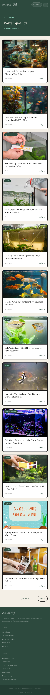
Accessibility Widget (9, 680)
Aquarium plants (7, 636)
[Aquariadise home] (9, 4)
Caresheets (6, 632)
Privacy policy (7, 676)
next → (42, 598)
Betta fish (5, 646)
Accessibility (6, 662)
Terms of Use (6, 669)
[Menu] (45, 5)
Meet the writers (8, 658)
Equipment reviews (8, 639)
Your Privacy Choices (9, 665)
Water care (6, 643)
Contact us (6, 672)
